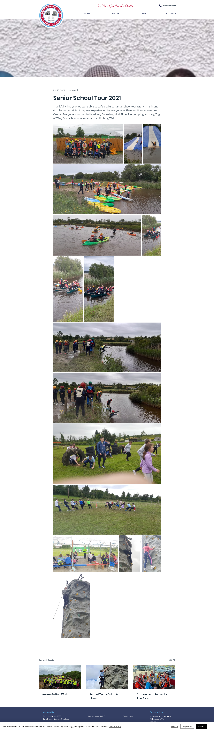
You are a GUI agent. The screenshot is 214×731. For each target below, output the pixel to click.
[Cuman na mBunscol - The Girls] (154, 677)
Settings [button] (174, 726)
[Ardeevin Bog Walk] (60, 677)
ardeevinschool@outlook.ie (59, 719)
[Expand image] (88, 144)
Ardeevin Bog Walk (55, 694)
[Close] (210, 726)
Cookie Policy (115, 726)
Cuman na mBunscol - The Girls (152, 696)
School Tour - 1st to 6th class (105, 696)
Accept (201, 726)
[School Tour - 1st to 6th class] (107, 677)
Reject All (187, 726)
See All (172, 659)
